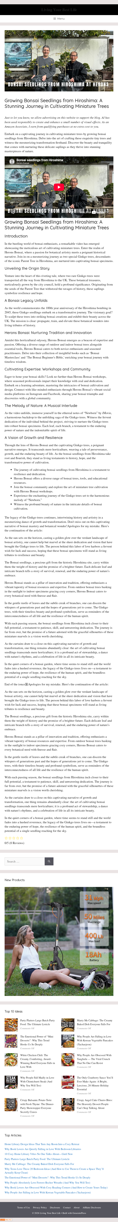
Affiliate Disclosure (92, 1207)
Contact (67, 1207)
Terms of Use (23, 1207)
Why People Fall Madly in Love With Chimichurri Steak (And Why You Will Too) (37, 1081)
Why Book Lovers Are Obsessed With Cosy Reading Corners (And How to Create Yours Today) (56, 1187)
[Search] (49, 861)
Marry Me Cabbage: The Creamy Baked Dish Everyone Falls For (39, 1164)
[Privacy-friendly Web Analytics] (6, 1220)
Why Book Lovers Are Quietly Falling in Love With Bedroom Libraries (43, 1149)
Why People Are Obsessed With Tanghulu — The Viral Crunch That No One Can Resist (94, 1059)
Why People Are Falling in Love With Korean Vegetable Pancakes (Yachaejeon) (95, 1040)
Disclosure (55, 1207)
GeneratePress (79, 1212)
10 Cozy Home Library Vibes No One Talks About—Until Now (39, 1154)
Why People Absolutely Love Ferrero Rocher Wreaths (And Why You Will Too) (47, 1182)
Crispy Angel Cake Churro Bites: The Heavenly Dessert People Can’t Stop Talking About (95, 1104)
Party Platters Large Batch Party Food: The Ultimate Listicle (37, 1159)
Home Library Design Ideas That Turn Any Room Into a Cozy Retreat (42, 1144)
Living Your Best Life (59, 9)
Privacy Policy (40, 1207)
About (77, 1207)
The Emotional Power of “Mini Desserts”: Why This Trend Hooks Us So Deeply (36, 1040)
